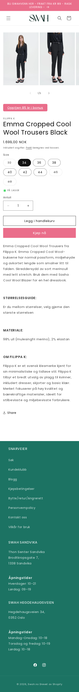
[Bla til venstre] (30, 93)
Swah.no (33, 684)
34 (24, 163)
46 (58, 173)
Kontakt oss (17, 517)
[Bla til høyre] (49, 93)
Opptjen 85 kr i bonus (25, 107)
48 (12, 182)
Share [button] (11, 413)
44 (40, 172)
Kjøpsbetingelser (21, 489)
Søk (11, 460)
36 (39, 163)
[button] (8, 18)
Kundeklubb (17, 469)
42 (25, 172)
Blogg (12, 479)
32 (12, 163)
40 (10, 172)
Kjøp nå (39, 233)
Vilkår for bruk (19, 527)
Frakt (29, 147)
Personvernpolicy (22, 508)
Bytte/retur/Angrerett (25, 498)
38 (54, 163)
